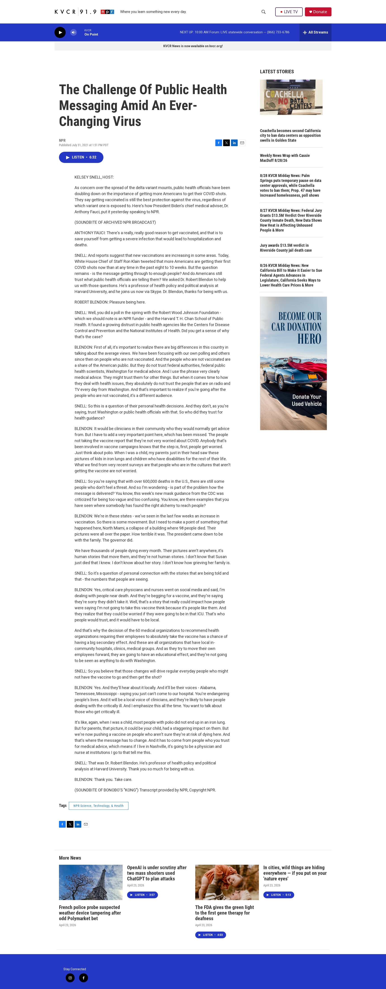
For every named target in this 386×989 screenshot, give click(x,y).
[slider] (80, 32)
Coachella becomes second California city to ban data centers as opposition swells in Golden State (290, 135)
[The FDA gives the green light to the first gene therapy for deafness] (227, 882)
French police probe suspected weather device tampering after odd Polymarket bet (90, 913)
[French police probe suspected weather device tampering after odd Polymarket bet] (91, 882)
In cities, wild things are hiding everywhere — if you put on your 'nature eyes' (295, 873)
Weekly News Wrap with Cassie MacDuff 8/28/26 (285, 158)
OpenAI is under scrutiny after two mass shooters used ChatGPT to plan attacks (157, 873)
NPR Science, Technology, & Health (98, 806)
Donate (320, 11)
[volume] (73, 32)
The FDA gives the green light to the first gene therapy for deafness (224, 913)
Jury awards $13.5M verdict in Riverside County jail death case (286, 248)
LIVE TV (291, 11)
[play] (60, 32)
